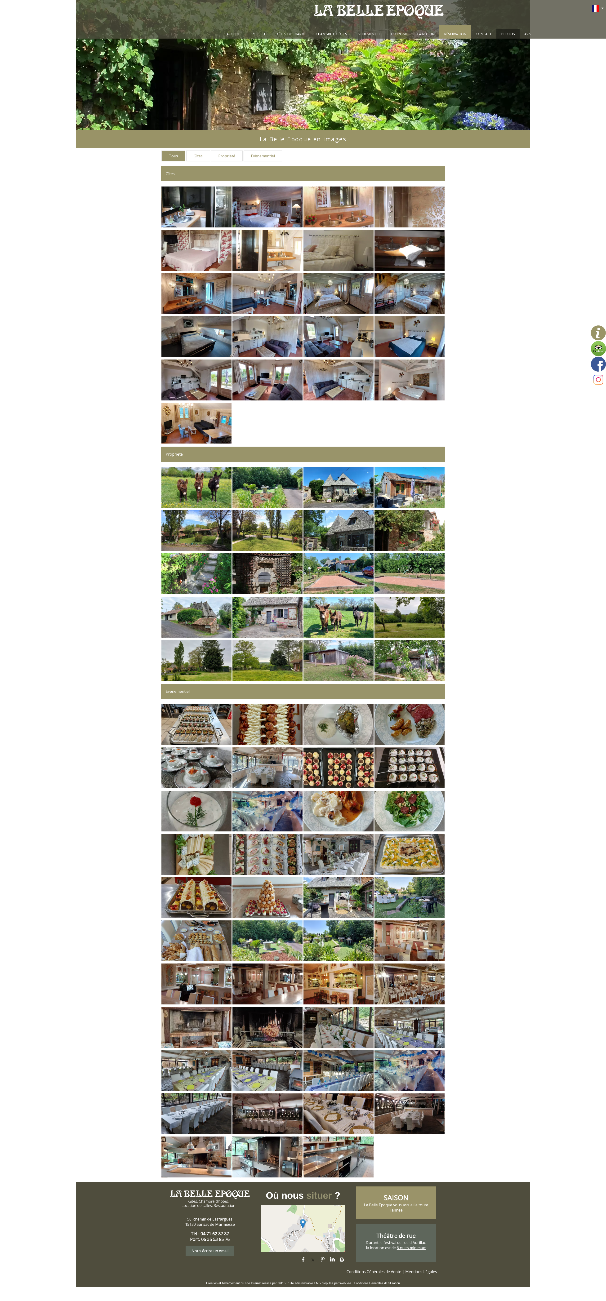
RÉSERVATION (455, 34)
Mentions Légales (421, 1271)
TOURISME (399, 34)
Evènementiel (263, 156)
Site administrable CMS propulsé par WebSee (319, 1283)
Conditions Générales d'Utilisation (377, 1283)
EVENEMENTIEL (368, 34)
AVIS (527, 34)
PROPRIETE (258, 34)
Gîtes (198, 156)
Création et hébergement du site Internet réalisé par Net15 (245, 1283)
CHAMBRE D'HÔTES (331, 34)
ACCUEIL (233, 34)
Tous (173, 156)
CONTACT (484, 34)
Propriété (226, 156)
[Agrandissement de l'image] (196, 226)
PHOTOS (508, 34)
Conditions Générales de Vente (374, 1271)
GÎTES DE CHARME (291, 34)
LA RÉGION (426, 34)
